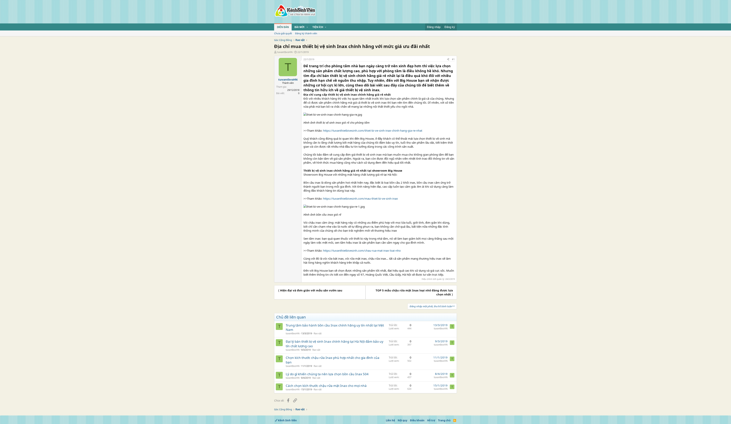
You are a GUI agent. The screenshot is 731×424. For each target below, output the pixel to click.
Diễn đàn (283, 27)
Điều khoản (417, 420)
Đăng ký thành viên (306, 33)
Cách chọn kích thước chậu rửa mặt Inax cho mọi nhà (326, 385)
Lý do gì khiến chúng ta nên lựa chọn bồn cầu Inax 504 (327, 374)
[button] (307, 27)
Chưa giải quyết (283, 33)
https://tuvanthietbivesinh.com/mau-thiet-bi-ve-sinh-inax (360, 198)
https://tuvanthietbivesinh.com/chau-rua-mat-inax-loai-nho (362, 250)
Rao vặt (318, 333)
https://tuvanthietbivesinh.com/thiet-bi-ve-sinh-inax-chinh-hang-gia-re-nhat (372, 130)
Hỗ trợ (431, 420)
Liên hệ (390, 420)
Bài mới (299, 27)
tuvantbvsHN (285, 52)
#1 (453, 59)
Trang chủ (444, 420)
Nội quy (402, 420)
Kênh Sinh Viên (287, 420)
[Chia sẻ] (448, 59)
